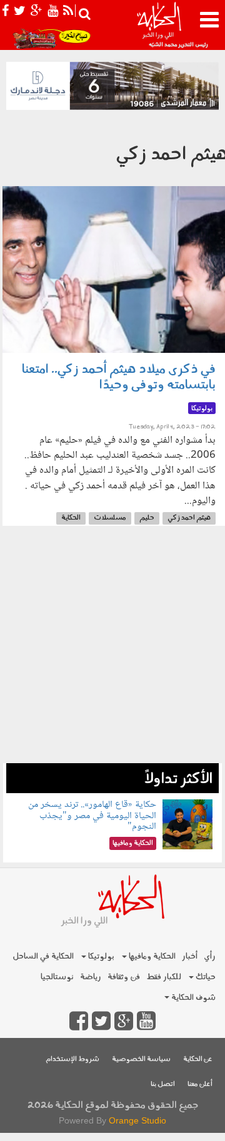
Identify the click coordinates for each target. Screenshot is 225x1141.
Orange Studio (137, 1120)
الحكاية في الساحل (43, 956)
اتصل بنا (163, 1084)
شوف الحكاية (192, 998)
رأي (210, 956)
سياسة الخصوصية (141, 1059)
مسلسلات (110, 518)
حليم (146, 518)
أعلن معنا (200, 1084)
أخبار (190, 956)
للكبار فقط (163, 977)
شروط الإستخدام (72, 1059)
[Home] (159, 25)
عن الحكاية (197, 1059)
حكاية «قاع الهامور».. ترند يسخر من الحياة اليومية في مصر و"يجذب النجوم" (92, 815)
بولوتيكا (100, 956)
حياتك (205, 977)
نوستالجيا (57, 977)
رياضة (90, 977)
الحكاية (71, 518)
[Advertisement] (112, 650)
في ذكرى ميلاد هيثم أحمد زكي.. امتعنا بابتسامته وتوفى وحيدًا (119, 377)
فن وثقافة (124, 977)
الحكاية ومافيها (151, 956)
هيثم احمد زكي (189, 518)
